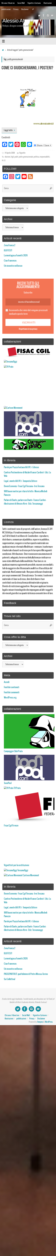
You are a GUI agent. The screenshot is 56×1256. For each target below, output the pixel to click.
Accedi (6, 682)
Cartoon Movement (31, 875)
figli (12, 157)
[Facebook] (43, 15)
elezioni (7, 157)
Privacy (16, 9)
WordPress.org (10, 697)
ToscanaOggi (22, 870)
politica (36, 157)
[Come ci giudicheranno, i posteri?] (28, 98)
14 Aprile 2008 (10, 153)
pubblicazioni (6, 9)
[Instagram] (48, 15)
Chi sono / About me (8, 3)
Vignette (22, 153)
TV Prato (17, 788)
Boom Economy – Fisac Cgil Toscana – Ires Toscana (24, 486)
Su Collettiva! (9, 979)
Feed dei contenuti (11, 687)
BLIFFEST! (8, 250)
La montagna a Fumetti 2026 (16, 255)
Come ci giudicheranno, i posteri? (27, 67)
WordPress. (49, 1022)
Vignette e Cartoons (34, 3)
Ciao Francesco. (10, 260)
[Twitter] (39, 15)
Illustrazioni (48, 3)
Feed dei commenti (11, 692)
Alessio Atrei (16, 21)
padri (16, 157)
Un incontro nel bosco (13, 266)
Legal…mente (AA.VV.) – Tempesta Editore (20, 481)
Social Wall (21, 3)
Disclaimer (25, 9)
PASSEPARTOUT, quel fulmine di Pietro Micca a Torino (26, 974)
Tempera (40, 1022)
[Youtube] (52, 15)
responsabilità (45, 157)
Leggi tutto (8, 130)
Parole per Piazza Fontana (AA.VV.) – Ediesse (21, 467)
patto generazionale (26, 157)
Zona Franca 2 (9, 245)
